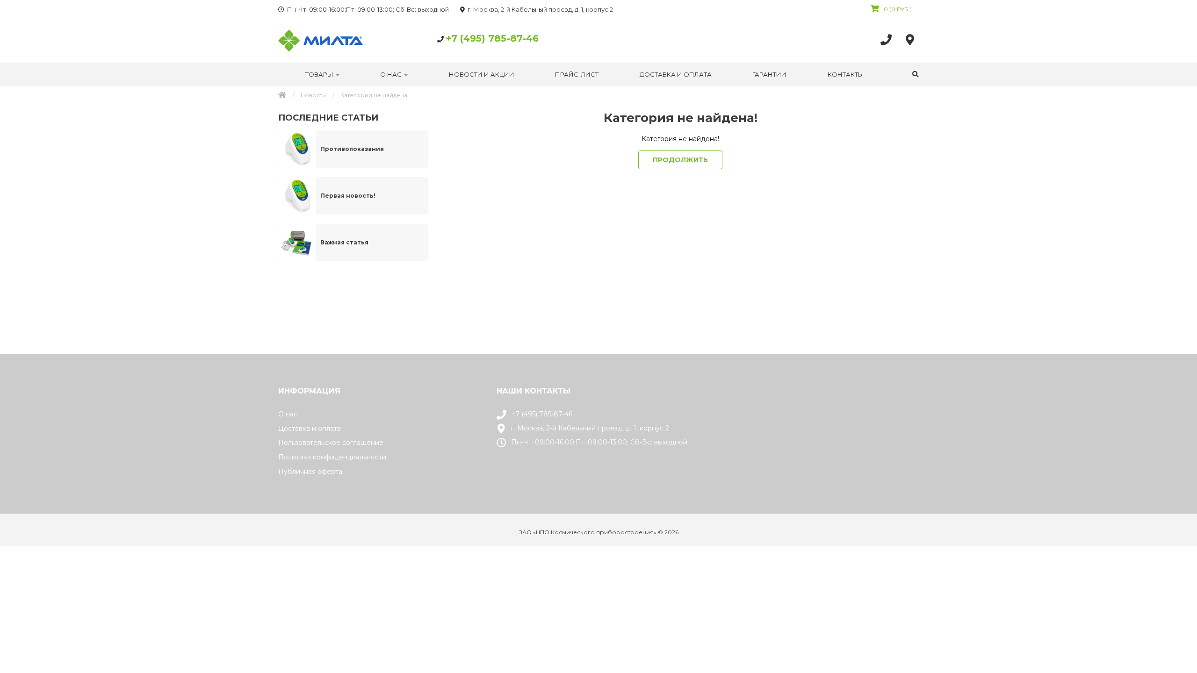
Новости (313, 95)
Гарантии (769, 74)
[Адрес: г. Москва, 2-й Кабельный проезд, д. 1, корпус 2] (912, 39)
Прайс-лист (576, 74)
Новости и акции (481, 74)
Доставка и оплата (676, 74)
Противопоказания (352, 148)
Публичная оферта (310, 471)
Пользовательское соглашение (330, 442)
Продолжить (680, 160)
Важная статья (344, 242)
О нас (391, 74)
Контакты (846, 74)
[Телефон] (888, 39)
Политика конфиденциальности (332, 457)
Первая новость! (347, 195)
